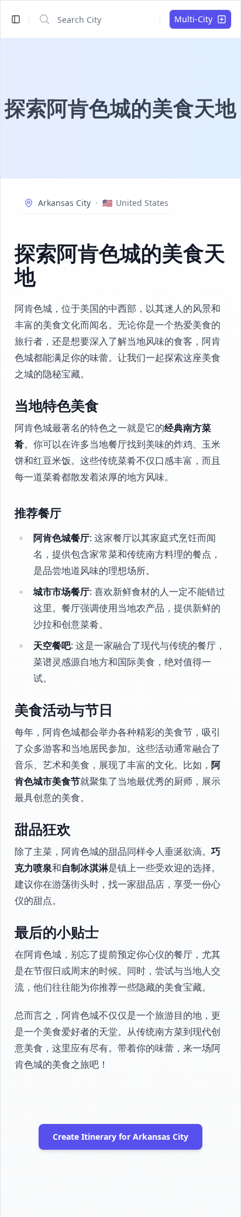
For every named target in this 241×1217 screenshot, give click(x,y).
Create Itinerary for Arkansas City (120, 1136)
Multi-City (193, 19)
